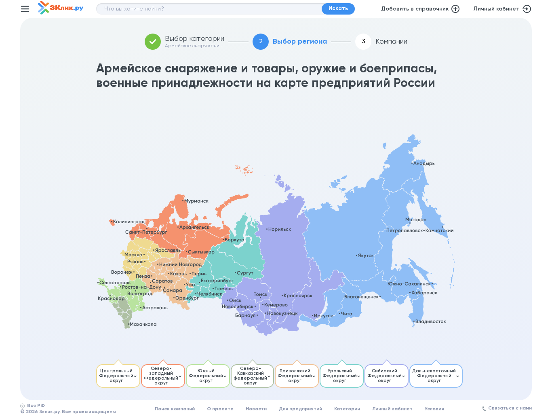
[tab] (118, 376)
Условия (434, 409)
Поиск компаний (175, 409)
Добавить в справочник (415, 9)
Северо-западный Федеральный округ (161, 375)
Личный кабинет (496, 9)
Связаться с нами (510, 408)
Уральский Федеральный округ (339, 376)
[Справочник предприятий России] (60, 13)
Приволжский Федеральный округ (295, 376)
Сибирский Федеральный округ (384, 376)
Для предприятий (300, 409)
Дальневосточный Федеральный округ (434, 376)
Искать (338, 8)
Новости (256, 409)
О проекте (220, 409)
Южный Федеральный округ (206, 376)
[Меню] (25, 9)
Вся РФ (36, 405)
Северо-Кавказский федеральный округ (250, 375)
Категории (347, 409)
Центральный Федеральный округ (116, 376)
